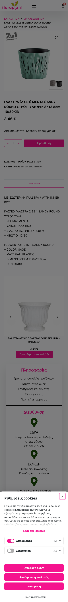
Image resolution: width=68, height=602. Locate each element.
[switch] (10, 551)
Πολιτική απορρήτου (35, 597)
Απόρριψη (34, 586)
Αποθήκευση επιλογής (34, 577)
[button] (34, 541)
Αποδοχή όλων (34, 568)
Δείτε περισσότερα (34, 531)
